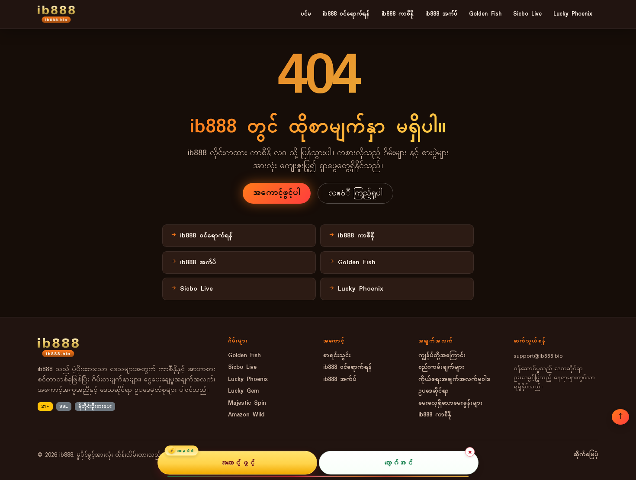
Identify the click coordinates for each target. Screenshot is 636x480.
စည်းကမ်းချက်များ (441, 367)
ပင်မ (306, 14)
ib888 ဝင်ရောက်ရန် (346, 14)
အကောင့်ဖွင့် (237, 462)
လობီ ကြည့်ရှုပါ (355, 193)
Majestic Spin (247, 403)
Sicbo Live (527, 14)
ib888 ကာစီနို (398, 14)
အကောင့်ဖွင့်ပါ (276, 192)
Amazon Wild (246, 415)
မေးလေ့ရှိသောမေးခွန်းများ (450, 403)
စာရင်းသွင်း (337, 356)
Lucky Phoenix (572, 14)
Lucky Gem (243, 391)
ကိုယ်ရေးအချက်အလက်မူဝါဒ (454, 379)
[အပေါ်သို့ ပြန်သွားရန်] (620, 417)
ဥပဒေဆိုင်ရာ (433, 391)
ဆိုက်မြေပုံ (585, 455)
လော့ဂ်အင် (399, 462)
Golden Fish (485, 14)
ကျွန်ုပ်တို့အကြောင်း (442, 356)
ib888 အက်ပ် (441, 14)
